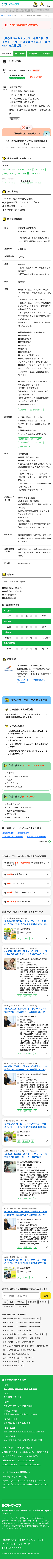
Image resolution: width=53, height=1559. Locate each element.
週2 (5, 1302)
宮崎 (29, 1440)
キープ (42, 6)
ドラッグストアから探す (30, 1464)
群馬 (35, 1388)
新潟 (5, 1422)
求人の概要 (6, 53)
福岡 (5, 1440)
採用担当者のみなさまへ (12, 1548)
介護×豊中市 (21, 1322)
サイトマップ (24, 1544)
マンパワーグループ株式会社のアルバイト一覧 (33, 681)
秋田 (26, 1414)
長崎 (15, 1440)
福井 (19, 1422)
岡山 (15, 1431)
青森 (12, 1414)
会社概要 (6, 1540)
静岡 (10, 1397)
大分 (24, 1440)
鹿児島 (34, 1440)
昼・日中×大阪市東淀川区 (37, 1346)
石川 (15, 1422)
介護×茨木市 (8, 1322)
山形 (30, 1414)
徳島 (29, 1431)
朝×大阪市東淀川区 (11, 1350)
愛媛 (38, 1431)
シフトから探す (8, 1456)
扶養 (11, 1302)
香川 (33, 1431)
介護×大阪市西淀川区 (25, 1342)
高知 (42, 1431)
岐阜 (19, 1397)
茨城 (26, 1388)
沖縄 (40, 1440)
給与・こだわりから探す (28, 1456)
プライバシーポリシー (35, 1540)
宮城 (21, 1414)
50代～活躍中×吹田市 (36, 836)
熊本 (19, 1440)
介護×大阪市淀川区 (31, 1318)
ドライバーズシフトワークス (14, 1477)
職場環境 (46, 53)
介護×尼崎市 (8, 1326)
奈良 (24, 1405)
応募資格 (33, 53)
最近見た (35, 6)
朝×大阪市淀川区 (28, 1350)
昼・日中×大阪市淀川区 (12, 1357)
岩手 (17, 1414)
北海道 (6, 1414)
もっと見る (43, 841)
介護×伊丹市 (34, 1326)
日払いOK (43, 1302)
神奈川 (11, 1388)
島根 (10, 1431)
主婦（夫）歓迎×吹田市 (12, 836)
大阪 (5, 1405)
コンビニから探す (9, 1464)
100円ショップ (22, 1306)
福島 (35, 1414)
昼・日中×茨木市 (10, 1361)
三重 (15, 1397)
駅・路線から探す (27, 1452)
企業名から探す (8, 1460)
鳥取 (5, 1431)
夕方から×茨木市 (27, 1361)
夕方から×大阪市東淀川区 (13, 1346)
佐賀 (10, 1440)
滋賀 (19, 1405)
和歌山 (29, 1405)
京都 (15, 1405)
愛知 (5, 1397)
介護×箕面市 (34, 1322)
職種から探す (42, 1452)
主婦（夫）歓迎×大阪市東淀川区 (16, 1353)
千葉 (21, 1388)
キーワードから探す (26, 1460)
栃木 (30, 1388)
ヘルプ (14, 1540)
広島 (19, 1431)
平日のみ (20, 1302)
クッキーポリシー (9, 1544)
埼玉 (17, 1388)
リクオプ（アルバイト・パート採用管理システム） (24, 1480)
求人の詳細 (20, 53)
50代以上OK (8, 1306)
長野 (29, 1422)
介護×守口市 (8, 1330)
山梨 (24, 1422)
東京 (5, 1388)
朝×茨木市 (29, 1357)
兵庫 (10, 1405)
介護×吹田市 (8, 833)
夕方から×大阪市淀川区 (12, 1365)
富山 (10, 1422)
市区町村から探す (9, 1452)
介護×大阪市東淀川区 (12, 1318)
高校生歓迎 (32, 1302)
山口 (24, 1431)
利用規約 (21, 1540)
